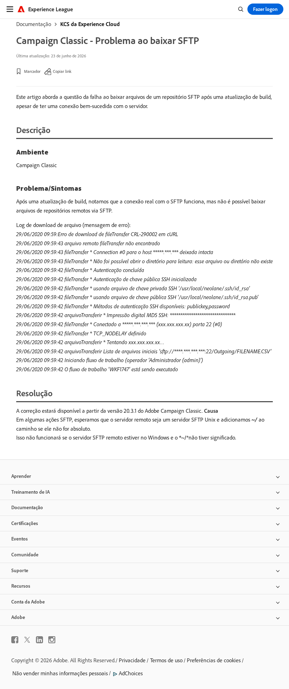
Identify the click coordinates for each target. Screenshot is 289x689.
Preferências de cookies (214, 660)
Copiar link (62, 71)
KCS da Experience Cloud (90, 23)
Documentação (33, 23)
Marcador (32, 71)
